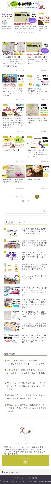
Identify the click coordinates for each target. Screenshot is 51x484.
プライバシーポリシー (20, 478)
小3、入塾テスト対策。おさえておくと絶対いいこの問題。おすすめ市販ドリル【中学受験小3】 (26, 373)
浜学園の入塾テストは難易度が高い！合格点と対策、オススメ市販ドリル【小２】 (26, 397)
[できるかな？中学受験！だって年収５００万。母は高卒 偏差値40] (25, 7)
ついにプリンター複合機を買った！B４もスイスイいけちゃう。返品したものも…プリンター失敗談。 (26, 386)
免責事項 (34, 478)
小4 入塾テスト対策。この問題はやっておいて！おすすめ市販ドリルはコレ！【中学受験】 (26, 362)
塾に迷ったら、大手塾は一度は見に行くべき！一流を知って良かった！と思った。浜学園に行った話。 (26, 408)
